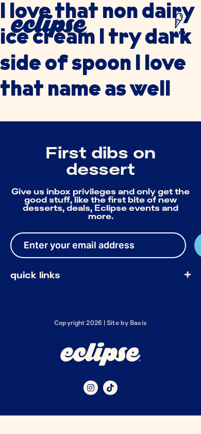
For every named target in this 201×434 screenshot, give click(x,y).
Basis (138, 323)
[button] (177, 26)
